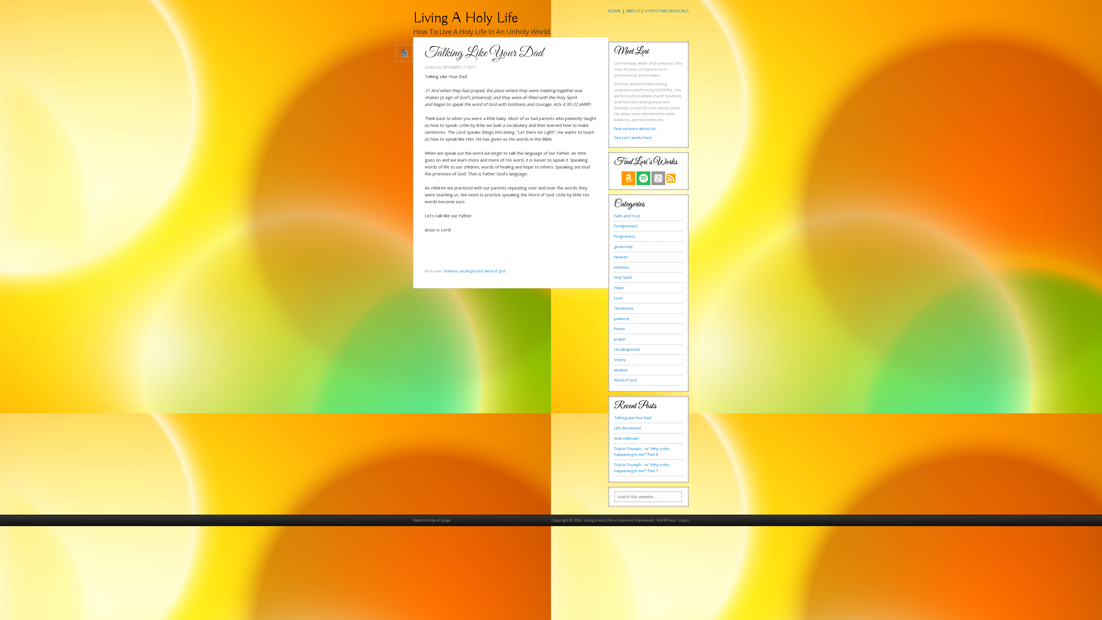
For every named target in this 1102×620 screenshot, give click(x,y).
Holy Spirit (623, 277)
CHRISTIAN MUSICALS (667, 10)
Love (618, 298)
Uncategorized (471, 271)
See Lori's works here (633, 137)
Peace (619, 328)
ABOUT (633, 10)
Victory (620, 359)
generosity (623, 246)
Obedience (623, 308)
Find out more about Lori (635, 128)
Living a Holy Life (465, 18)
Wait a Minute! (626, 438)
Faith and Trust (627, 215)
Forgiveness (624, 236)
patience (621, 318)
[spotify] (643, 178)
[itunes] (658, 178)
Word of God (495, 271)
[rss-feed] (671, 182)
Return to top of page (431, 520)
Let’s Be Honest (627, 428)
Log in (684, 520)
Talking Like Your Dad (632, 417)
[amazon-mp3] (628, 178)
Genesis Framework (636, 520)
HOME (614, 10)
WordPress (666, 520)
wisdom (621, 370)
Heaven (621, 256)
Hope (619, 287)
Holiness (451, 271)
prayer (620, 339)
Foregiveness (626, 225)
